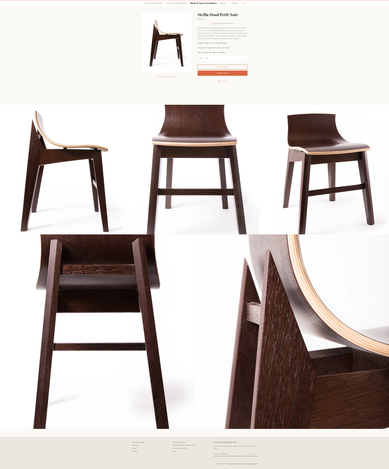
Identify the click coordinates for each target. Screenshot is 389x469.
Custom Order (222, 67)
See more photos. (166, 77)
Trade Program (179, 442)
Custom (135, 445)
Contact (135, 451)
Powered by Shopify (251, 463)
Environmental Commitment (184, 445)
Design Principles (180, 448)
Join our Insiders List (225, 442)
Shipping (214, 23)
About (134, 448)
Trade (234, 3)
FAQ (174, 451)
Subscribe (251, 454)
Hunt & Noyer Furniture (203, 3)
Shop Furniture (138, 442)
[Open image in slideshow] (166, 42)
